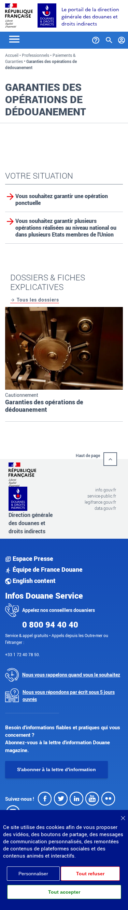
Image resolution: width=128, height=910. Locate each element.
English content (33, 580)
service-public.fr (101, 496)
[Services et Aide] (96, 39)
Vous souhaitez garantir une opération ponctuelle (61, 199)
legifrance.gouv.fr (100, 502)
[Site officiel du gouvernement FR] (19, 15)
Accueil (11, 55)
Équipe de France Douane (47, 569)
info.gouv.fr (105, 489)
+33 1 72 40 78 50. (22, 654)
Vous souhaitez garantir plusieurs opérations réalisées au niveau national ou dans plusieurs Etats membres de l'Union (65, 227)
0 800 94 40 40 (50, 624)
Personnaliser (33, 873)
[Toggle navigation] (14, 39)
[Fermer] (123, 815)
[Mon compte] (121, 39)
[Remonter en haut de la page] (110, 459)
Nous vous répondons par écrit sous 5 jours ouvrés (69, 695)
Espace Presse (32, 558)
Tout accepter (64, 892)
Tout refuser (90, 873)
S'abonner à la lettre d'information (56, 769)
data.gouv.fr (105, 508)
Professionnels (35, 55)
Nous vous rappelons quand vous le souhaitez (71, 674)
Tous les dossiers (37, 299)
